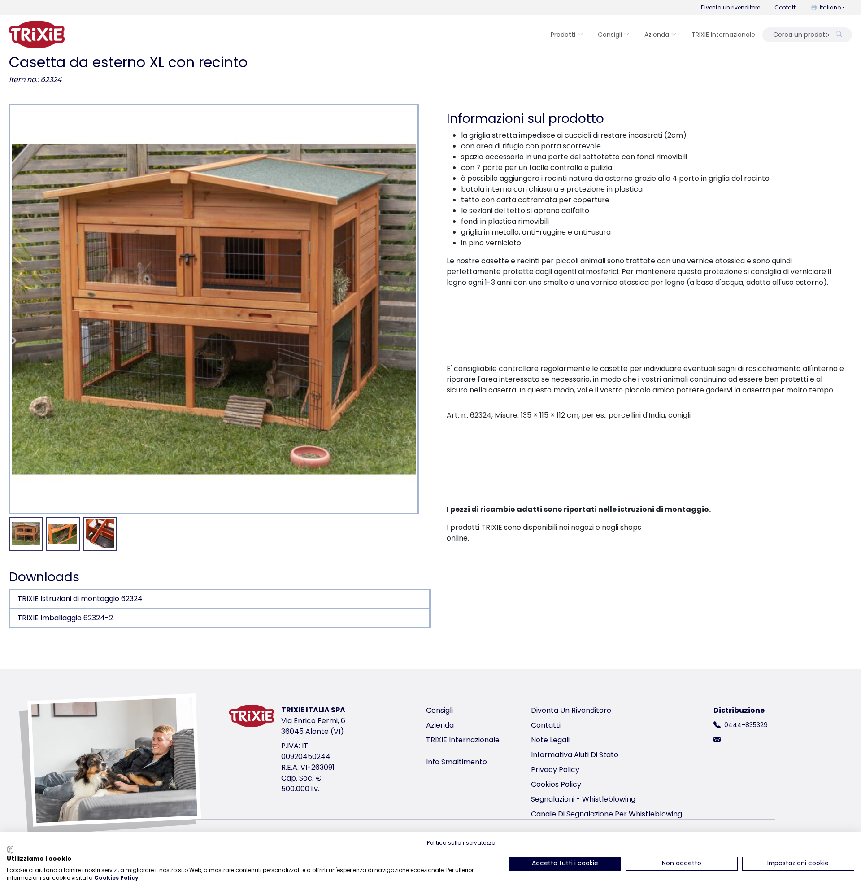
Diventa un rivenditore (730, 7)
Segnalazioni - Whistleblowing (583, 799)
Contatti (785, 7)
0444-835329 (746, 724)
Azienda (656, 34)
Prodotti (563, 34)
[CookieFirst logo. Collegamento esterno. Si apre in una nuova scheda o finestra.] (10, 850)
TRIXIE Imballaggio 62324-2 (65, 618)
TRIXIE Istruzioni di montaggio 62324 (80, 598)
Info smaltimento (456, 762)
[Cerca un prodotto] (839, 34)
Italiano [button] (830, 7)
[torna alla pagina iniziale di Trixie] (37, 34)
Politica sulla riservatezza (461, 842)
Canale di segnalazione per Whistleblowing (606, 814)
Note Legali (550, 740)
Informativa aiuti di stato (574, 755)
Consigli (610, 34)
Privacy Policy (555, 769)
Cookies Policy (556, 784)
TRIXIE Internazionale (723, 34)
